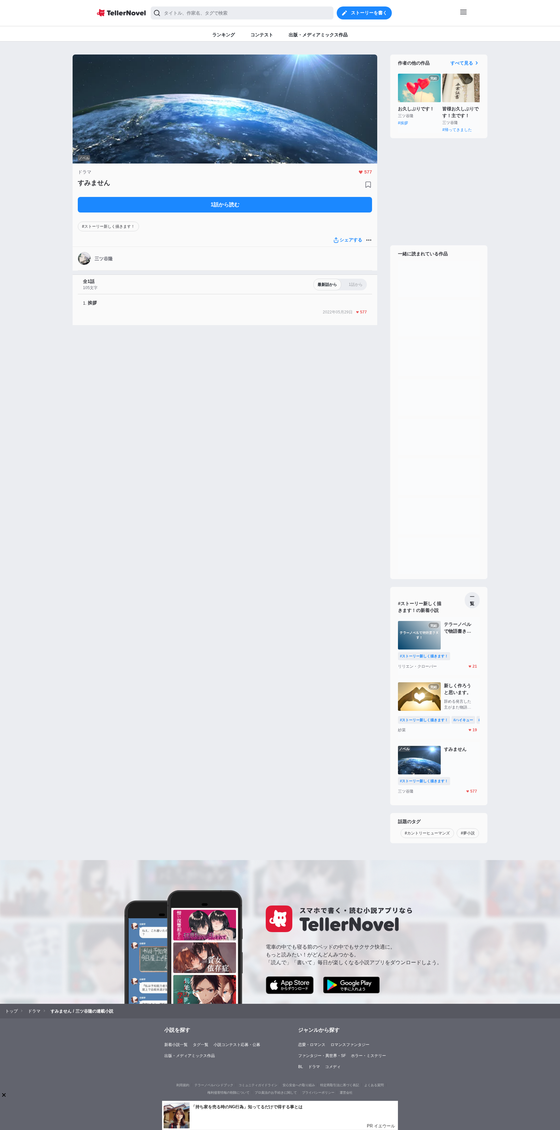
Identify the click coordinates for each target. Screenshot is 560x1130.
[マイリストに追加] (368, 184)
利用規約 (182, 1085)
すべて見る (461, 63)
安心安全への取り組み (299, 1085)
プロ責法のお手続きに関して (276, 1092)
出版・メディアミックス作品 (189, 1055)
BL (300, 1066)
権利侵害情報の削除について (228, 1092)
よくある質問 (374, 1085)
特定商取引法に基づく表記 (339, 1085)
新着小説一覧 (176, 1044)
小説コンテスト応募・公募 (237, 1044)
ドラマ (314, 1066)
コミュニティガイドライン (258, 1085)
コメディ (333, 1066)
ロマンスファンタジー (350, 1044)
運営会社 (346, 1092)
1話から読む (225, 204)
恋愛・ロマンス (311, 1044)
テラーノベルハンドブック (213, 1085)
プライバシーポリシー (318, 1092)
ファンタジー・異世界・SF (322, 1055)
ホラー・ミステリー (368, 1055)
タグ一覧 (200, 1044)
